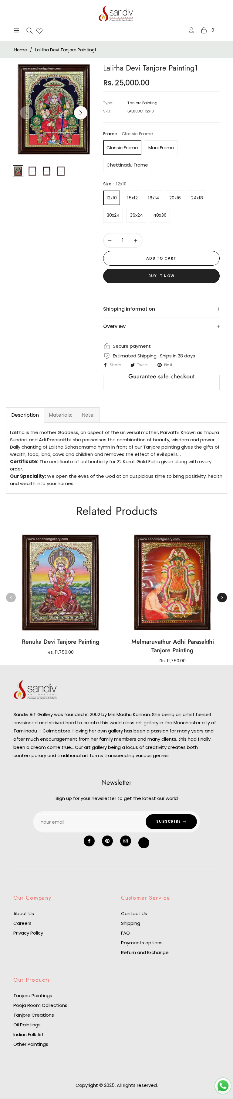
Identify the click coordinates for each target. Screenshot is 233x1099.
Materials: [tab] (60, 415)
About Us (23, 913)
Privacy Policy (28, 933)
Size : (115, 184)
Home (20, 50)
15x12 (132, 198)
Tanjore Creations (33, 1015)
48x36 (160, 215)
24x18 (197, 198)
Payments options (142, 942)
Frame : (128, 134)
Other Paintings (30, 1044)
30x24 (113, 215)
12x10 (111, 198)
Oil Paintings (27, 1024)
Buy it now (161, 275)
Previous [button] (26, 112)
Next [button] (80, 112)
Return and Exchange (145, 952)
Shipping (130, 923)
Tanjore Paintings (32, 995)
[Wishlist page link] (39, 30)
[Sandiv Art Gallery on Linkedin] (143, 842)
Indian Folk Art (28, 1034)
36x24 (136, 215)
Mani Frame (161, 147)
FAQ (125, 933)
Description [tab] (25, 415)
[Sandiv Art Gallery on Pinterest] (107, 840)
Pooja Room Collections (40, 1005)
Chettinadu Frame (127, 165)
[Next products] (222, 597)
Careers (22, 923)
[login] (191, 30)
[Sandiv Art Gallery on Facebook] (89, 840)
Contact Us (134, 913)
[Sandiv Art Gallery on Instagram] (125, 840)
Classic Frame (122, 147)
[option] (53, 109)
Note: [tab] (88, 415)
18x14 (153, 198)
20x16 (175, 198)
